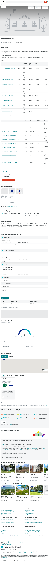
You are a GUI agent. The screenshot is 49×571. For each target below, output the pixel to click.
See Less (4, 290)
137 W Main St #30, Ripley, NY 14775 (10, 158)
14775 (21, 4)
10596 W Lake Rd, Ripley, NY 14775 (9, 124)
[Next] (47, 472)
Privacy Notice (3, 552)
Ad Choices (8, 552)
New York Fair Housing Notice (5, 541)
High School (22, 375)
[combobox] (26, 2)
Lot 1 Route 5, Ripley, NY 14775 (8, 147)
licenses (32, 538)
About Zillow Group (10, 551)
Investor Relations (29, 551)
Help (45, 551)
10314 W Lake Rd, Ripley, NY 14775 (9, 127)
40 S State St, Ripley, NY (7, 100)
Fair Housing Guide (16, 551)
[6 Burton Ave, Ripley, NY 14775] (8, 468)
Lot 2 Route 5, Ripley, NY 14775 (9, 143)
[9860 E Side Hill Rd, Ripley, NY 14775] (36, 468)
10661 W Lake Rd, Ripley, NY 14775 (9, 151)
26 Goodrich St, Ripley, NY (7, 84)
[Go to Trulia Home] (3, 1)
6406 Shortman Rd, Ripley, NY (8, 68)
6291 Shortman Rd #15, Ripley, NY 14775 (10, 139)
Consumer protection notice (19, 542)
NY (14, 4)
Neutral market (24, 336)
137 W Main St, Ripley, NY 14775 (9, 155)
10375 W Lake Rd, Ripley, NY (8, 73)
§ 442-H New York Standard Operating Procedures (9, 540)
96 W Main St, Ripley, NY (7, 89)
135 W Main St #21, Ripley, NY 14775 (9, 162)
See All (4, 422)
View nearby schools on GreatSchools (11, 402)
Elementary (9, 375)
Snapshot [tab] (4, 325)
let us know (5, 557)
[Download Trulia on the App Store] (7, 547)
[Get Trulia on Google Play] (16, 547)
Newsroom (24, 551)
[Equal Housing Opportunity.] (14, 560)
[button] (45, 2)
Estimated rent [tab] (5, 171)
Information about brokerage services (8, 542)
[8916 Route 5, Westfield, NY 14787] (36, 490)
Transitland (16, 535)
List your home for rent (8, 180)
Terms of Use (35, 551)
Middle (16, 375)
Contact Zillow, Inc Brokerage (6, 544)
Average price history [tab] (13, 325)
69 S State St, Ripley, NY (7, 111)
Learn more (45, 405)
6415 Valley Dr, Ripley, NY (7, 79)
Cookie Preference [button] (13, 552)
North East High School (32, 448)
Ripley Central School (20, 449)
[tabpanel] (24, 178)
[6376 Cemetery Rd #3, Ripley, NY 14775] (22, 468)
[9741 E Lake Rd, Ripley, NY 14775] (8, 490)
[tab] (5, 298)
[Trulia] (2, 547)
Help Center (24, 560)
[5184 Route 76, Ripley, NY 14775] (22, 490)
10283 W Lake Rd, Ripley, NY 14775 (9, 131)
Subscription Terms (41, 551)
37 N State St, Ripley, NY (7, 105)
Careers (21, 551)
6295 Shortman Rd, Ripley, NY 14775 (10, 135)
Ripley (17, 4)
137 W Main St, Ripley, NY (7, 95)
